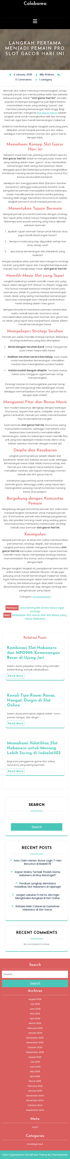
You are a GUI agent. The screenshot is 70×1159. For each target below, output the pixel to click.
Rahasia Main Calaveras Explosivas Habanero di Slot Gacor (37, 907)
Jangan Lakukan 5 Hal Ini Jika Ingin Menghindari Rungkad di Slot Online (37, 896)
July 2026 (35, 1003)
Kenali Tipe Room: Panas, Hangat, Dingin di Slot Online (31, 700)
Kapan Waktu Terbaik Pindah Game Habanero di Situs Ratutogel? (37, 873)
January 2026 (35, 1032)
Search (37, 804)
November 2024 (35, 1100)
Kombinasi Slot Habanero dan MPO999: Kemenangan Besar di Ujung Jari (33, 653)
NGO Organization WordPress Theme (25, 1154)
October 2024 (35, 1105)
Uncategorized (41, 596)
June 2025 (35, 1066)
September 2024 (35, 1110)
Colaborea (35, 3)
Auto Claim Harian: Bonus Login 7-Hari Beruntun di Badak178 (37, 862)
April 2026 (35, 1018)
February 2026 (35, 1028)
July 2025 (35, 1061)
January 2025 (35, 1090)
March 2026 (35, 1023)
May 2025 (35, 1071)
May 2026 (35, 1013)
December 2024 (35, 1095)
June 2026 (35, 1008)
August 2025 (35, 1057)
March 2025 (35, 1081)
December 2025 (35, 1037)
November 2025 (35, 1042)
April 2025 (35, 1076)
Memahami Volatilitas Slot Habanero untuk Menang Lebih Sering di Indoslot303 (34, 748)
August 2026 (35, 999)
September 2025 (35, 1052)
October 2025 (35, 1047)
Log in (35, 1127)
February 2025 (35, 1086)
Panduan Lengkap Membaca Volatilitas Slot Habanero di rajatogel (37, 885)
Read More (15, 676)
